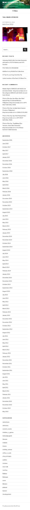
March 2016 (5, 188)
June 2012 (5, 339)
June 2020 (5, 143)
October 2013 (6, 284)
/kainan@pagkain (7, 436)
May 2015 (5, 222)
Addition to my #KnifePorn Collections (13, 71)
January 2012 (6, 356)
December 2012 (7, 319)
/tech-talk (5, 467)
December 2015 (7, 198)
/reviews (4, 463)
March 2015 (5, 226)
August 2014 (6, 250)
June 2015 (5, 219)
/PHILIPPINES (6, 456)
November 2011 (7, 363)
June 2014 (5, 257)
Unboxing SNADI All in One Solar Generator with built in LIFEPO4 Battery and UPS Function (14, 62)
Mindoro (4, 484)
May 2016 (5, 181)
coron (4, 480)
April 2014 (5, 264)
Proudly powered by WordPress (11, 506)
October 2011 (6, 367)
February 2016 (6, 191)
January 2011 (6, 398)
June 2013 (5, 298)
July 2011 (5, 377)
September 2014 (7, 246)
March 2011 (5, 391)
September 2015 (7, 209)
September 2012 (7, 329)
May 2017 (5, 150)
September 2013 (7, 288)
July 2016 (5, 174)
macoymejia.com (13, 2)
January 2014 (6, 274)
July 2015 (5, 216)
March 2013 (5, 308)
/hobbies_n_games (8, 432)
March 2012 (5, 350)
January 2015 (6, 233)
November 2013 (7, 281)
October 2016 (6, 167)
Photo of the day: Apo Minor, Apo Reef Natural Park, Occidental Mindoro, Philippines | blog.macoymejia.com (13, 100)
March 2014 (5, 267)
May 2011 (5, 384)
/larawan (4, 439)
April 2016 (5, 185)
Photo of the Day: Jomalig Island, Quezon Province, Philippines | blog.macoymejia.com (14, 110)
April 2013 (5, 305)
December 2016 (7, 161)
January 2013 (6, 315)
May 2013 (5, 301)
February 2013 (6, 312)
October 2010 (6, 408)
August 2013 (6, 291)
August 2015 (6, 212)
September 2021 (7, 140)
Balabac (4, 473)
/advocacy (5, 425)
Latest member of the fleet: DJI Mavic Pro (14, 78)
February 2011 (6, 394)
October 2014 (6, 243)
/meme (4, 446)
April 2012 (5, 346)
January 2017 (6, 157)
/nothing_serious (7, 449)
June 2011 (5, 380)
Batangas (5, 477)
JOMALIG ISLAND (22, 112)
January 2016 (6, 195)
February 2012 (6, 353)
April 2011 (5, 387)
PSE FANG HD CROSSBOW (10, 68)
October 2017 (6, 147)
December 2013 (7, 277)
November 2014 (7, 240)
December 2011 (7, 360)
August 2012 (6, 332)
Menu (16, 11)
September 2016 (7, 171)
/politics (4, 460)
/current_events (7, 429)
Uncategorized (6, 494)
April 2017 (5, 154)
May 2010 (5, 411)
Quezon (4, 491)
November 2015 (7, 202)
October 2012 (6, 325)
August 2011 (6, 374)
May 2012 (5, 343)
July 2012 (5, 336)
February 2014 (6, 271)
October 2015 (6, 205)
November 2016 (7, 164)
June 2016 (5, 178)
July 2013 (5, 295)
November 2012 (7, 322)
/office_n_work (6, 453)
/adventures (5, 422)
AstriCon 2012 (7, 24)
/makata (4, 442)
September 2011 (7, 370)
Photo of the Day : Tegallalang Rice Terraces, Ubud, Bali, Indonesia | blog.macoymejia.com (12, 125)
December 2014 (7, 236)
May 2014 (5, 260)
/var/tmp (4, 470)
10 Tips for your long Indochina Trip (12, 75)
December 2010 (7, 401)
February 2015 (6, 229)
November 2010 (7, 405)
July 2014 (5, 253)
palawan (4, 487)
